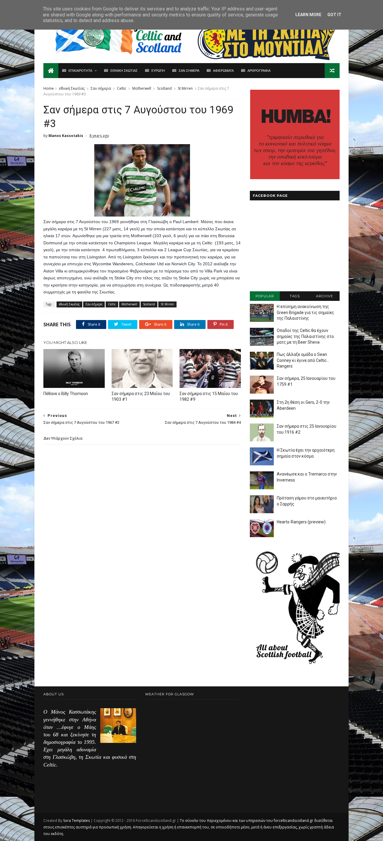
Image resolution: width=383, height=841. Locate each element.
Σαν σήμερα (101, 88)
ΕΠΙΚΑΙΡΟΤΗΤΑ (80, 70)
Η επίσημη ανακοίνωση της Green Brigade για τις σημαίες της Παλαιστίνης (305, 312)
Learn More (308, 14)
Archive (324, 296)
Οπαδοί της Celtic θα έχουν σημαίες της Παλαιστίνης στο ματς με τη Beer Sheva (305, 336)
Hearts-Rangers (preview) (301, 521)
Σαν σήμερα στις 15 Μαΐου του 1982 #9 (209, 396)
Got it (334, 14)
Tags (295, 296)
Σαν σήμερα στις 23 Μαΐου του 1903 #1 (141, 396)
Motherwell (141, 88)
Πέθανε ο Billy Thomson (65, 393)
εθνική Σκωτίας (72, 88)
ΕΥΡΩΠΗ (158, 70)
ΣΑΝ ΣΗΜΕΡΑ (189, 70)
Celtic (121, 88)
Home (48, 88)
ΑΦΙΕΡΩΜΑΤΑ (223, 70)
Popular (265, 296)
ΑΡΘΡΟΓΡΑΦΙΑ (258, 70)
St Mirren (185, 88)
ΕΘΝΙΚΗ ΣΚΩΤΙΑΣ (124, 70)
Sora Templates (76, 820)
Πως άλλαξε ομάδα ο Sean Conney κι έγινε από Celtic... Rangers (303, 360)
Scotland (164, 88)
